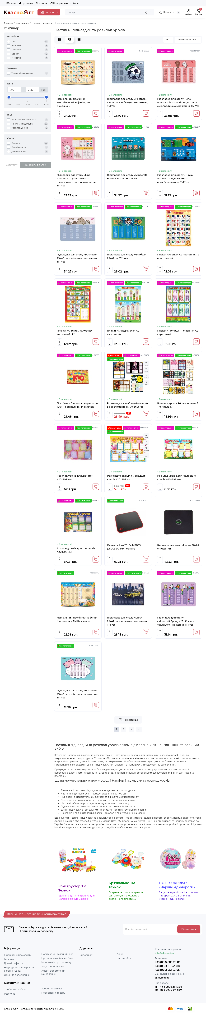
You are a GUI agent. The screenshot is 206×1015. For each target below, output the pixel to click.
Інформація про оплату (17, 955)
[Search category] (146, 12)
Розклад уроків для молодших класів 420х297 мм (126, 477)
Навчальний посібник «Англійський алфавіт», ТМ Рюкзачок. (73, 102)
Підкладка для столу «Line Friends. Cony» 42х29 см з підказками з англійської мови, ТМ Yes (76, 180)
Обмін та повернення (16, 974)
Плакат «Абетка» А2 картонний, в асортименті (178, 256)
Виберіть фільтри (35, 164)
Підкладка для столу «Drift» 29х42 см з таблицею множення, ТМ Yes (127, 621)
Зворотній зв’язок (51, 988)
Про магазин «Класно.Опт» (57, 958)
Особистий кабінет (15, 989)
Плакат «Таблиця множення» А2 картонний (177, 332)
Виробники (86, 955)
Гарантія (42, 3)
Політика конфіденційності (57, 954)
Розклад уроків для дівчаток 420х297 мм (75, 477)
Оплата (11, 3)
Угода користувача (52, 966)
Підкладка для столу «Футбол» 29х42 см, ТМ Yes (126, 256)
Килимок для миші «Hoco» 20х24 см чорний (178, 547)
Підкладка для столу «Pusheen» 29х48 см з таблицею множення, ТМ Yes (77, 258)
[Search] (151, 12)
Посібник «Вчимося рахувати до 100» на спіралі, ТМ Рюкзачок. (77, 405)
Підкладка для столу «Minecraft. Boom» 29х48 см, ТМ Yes (127, 176)
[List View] (59, 40)
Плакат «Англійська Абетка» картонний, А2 (75, 332)
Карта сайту (124, 958)
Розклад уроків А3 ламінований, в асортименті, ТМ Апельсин (127, 405)
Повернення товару (53, 992)
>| (139, 729)
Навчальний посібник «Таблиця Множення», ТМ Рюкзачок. (77, 619)
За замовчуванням (186, 39)
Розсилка (9, 993)
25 (167, 39)
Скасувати (12, 164)
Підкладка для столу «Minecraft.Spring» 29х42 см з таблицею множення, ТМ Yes (175, 621)
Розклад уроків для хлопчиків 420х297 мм (76, 550)
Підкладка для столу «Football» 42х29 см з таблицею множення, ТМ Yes (127, 102)
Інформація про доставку (56, 962)
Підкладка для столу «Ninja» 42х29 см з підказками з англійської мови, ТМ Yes (175, 178)
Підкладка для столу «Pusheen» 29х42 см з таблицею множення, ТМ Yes (77, 694)
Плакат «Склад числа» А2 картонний (123, 332)
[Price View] (79, 40)
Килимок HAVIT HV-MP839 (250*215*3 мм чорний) (124, 547)
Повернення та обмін (65, 3)
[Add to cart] (96, 113)
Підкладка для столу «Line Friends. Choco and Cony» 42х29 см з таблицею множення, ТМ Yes (178, 102)
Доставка (27, 3)
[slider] (9, 97)
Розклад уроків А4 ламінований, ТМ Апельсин (178, 405)
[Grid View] (69, 40)
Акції (120, 954)
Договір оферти (13, 963)
